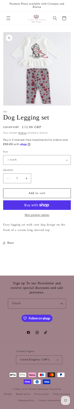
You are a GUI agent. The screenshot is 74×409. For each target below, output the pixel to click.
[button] (8, 18)
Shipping (22, 133)
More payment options (37, 215)
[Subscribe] (61, 303)
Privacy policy (42, 394)
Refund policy (23, 394)
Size (5, 152)
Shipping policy (26, 400)
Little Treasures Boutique (35, 389)
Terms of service (61, 394)
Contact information (49, 400)
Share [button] (10, 242)
